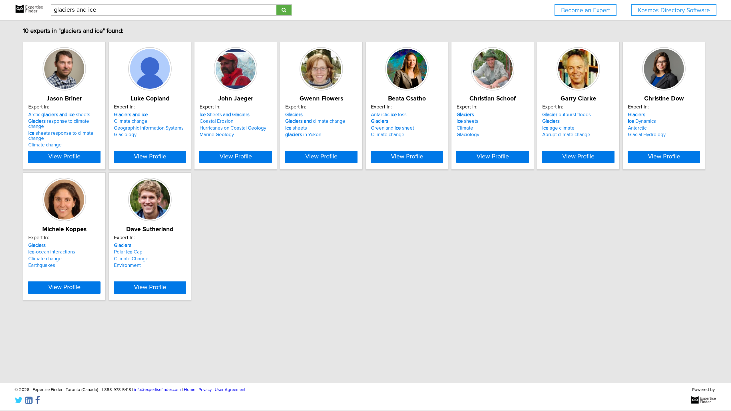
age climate (558, 128)
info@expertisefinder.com (157, 390)
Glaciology (125, 134)
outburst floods (566, 114)
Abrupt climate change (566, 134)
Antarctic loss (389, 114)
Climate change (45, 145)
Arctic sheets (59, 114)
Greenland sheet (392, 128)
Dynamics (642, 121)
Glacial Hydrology (647, 134)
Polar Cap (128, 252)
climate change (315, 121)
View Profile (64, 157)
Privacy (205, 390)
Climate (465, 128)
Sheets (225, 114)
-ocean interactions (51, 252)
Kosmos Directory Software (674, 10)
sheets (296, 128)
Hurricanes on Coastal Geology (233, 128)
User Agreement (230, 390)
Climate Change (131, 258)
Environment (127, 265)
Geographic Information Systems (149, 128)
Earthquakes (41, 265)
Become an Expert (585, 10)
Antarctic (637, 128)
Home (189, 390)
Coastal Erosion (216, 121)
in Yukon (303, 134)
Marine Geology (217, 134)
